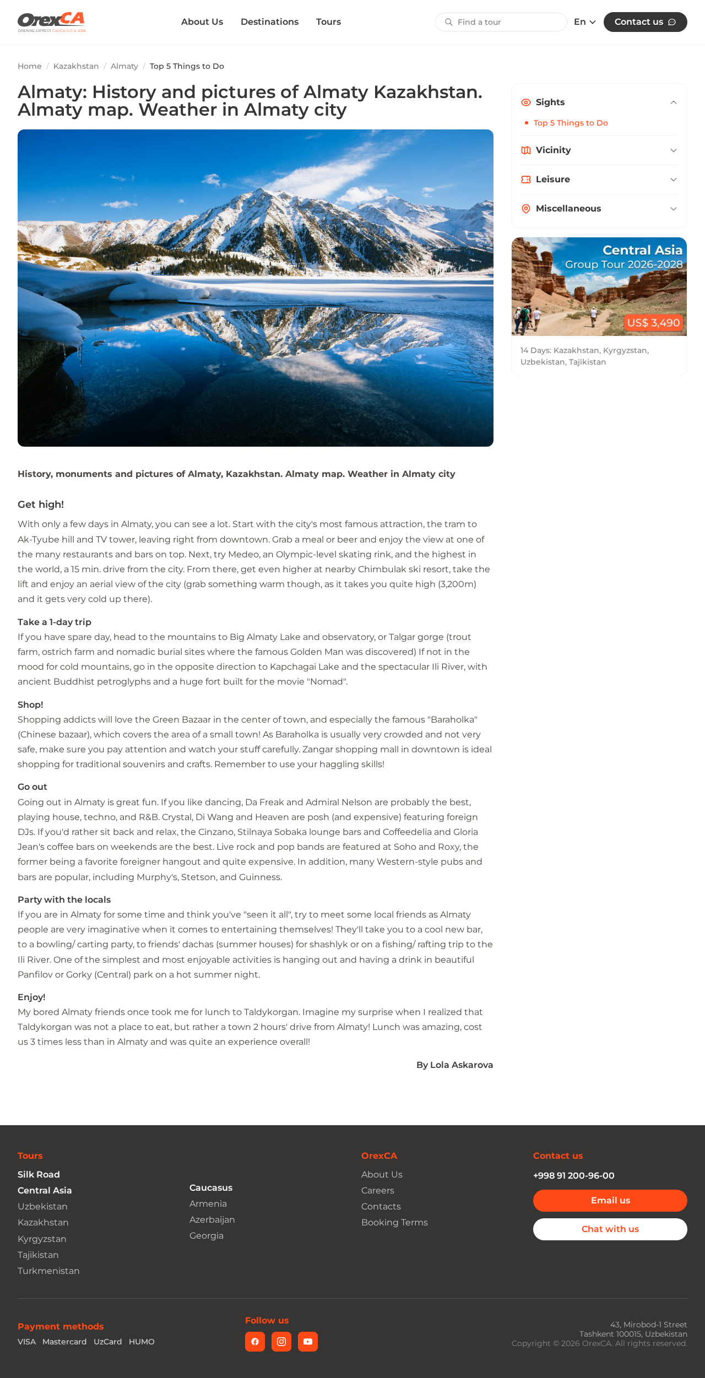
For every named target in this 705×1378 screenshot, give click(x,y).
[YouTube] (308, 1342)
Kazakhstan (76, 66)
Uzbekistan (43, 1206)
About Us (202, 22)
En (580, 22)
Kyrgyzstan (42, 1239)
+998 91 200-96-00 (574, 1175)
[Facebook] (255, 1342)
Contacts (381, 1206)
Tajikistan (38, 1255)
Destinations (270, 22)
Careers (377, 1190)
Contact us (639, 22)
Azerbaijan (212, 1219)
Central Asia (45, 1190)
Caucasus (210, 1187)
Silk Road (39, 1174)
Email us (610, 1200)
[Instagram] (281, 1342)
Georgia (206, 1235)
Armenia (208, 1203)
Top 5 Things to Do (571, 123)
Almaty (124, 66)
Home (30, 66)
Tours (328, 22)
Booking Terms (394, 1222)
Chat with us (610, 1229)
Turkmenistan (49, 1271)
